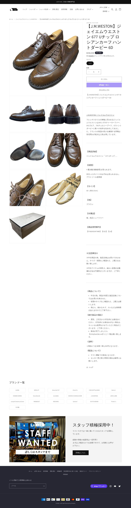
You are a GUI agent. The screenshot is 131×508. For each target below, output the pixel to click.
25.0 (91, 63)
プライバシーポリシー (95, 471)
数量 (87, 68)
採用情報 (45, 471)
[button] (33, 9)
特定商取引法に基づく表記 (71, 471)
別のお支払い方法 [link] (104, 90)
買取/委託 (52, 471)
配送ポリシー (83, 471)
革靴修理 (59, 471)
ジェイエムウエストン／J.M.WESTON (26, 19)
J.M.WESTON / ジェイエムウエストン (100, 115)
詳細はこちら (81, 453)
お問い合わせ (37, 471)
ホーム (11, 19)
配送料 (91, 56)
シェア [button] (91, 367)
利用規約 (65, 474)
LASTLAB (62, 503)
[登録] (43, 486)
